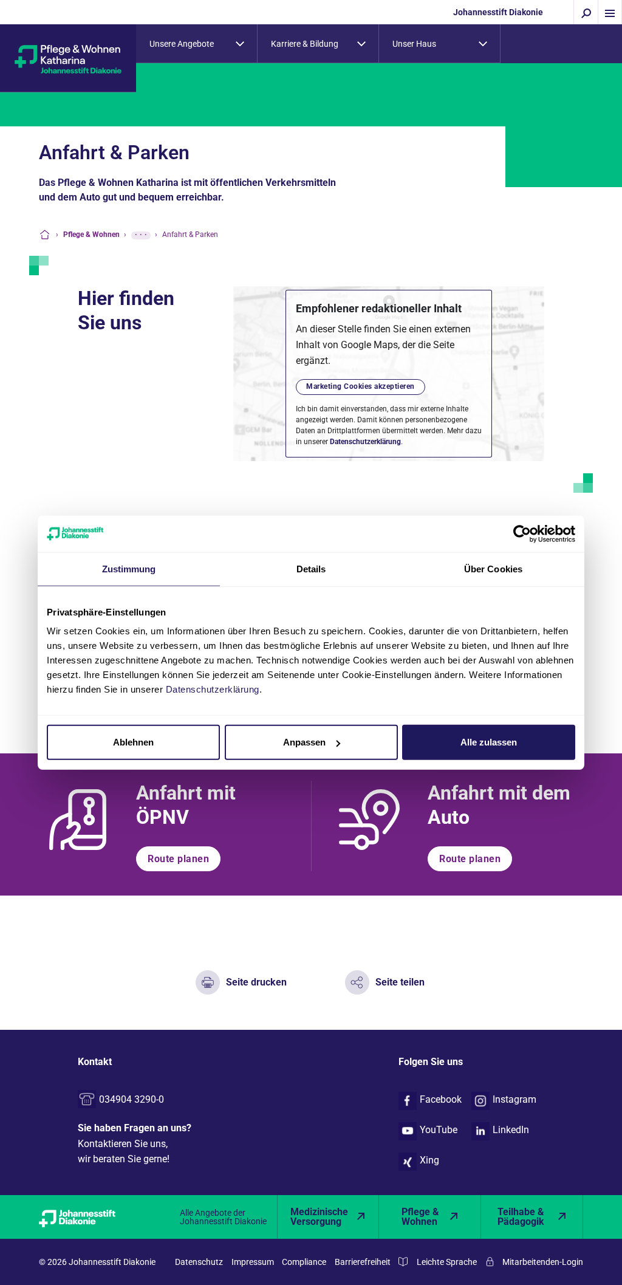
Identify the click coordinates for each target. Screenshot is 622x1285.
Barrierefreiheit (363, 1262)
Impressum (252, 1262)
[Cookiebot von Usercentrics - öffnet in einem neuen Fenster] (522, 533)
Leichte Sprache (447, 1262)
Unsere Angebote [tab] (181, 44)
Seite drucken (256, 982)
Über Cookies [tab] (493, 568)
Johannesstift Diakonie (498, 12)
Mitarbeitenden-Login (542, 1262)
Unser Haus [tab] (414, 44)
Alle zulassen (488, 742)
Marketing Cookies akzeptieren (360, 386)
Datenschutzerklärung (365, 441)
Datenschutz (199, 1262)
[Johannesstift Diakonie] (90, 1217)
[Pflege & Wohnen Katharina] (68, 58)
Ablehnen (133, 742)
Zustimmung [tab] (129, 568)
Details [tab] (311, 568)
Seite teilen (400, 982)
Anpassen (304, 742)
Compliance (304, 1262)
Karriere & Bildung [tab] (304, 44)
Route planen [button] (178, 859)
